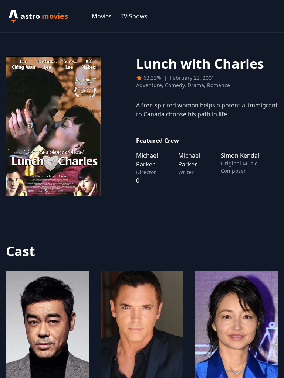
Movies (102, 16)
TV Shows (134, 16)
